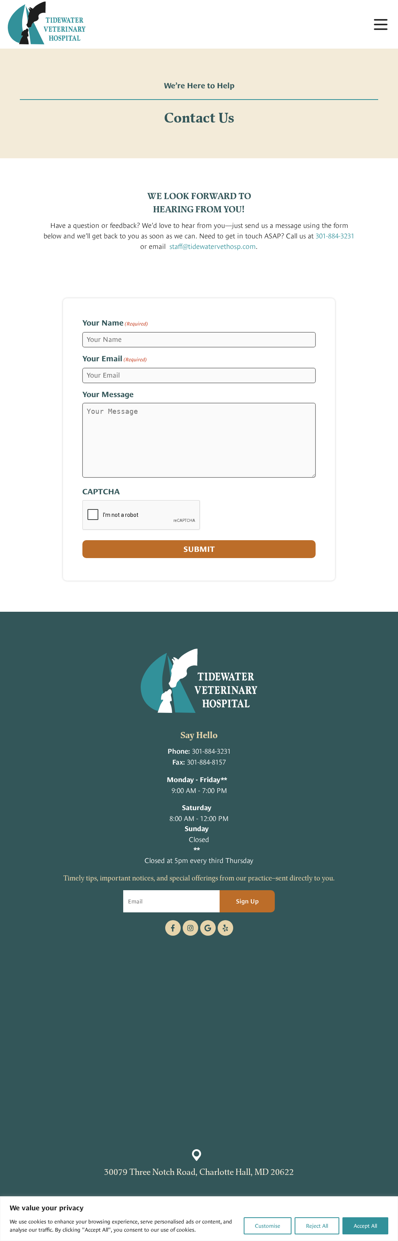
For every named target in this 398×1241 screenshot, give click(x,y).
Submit (199, 549)
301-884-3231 (335, 236)
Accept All (365, 1226)
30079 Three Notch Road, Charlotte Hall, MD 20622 (199, 1171)
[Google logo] (208, 928)
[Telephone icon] (225, 928)
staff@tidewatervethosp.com (212, 246)
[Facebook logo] (173, 928)
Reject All (317, 1226)
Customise (267, 1226)
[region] (199, 1218)
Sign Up (247, 901)
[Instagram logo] (190, 928)
